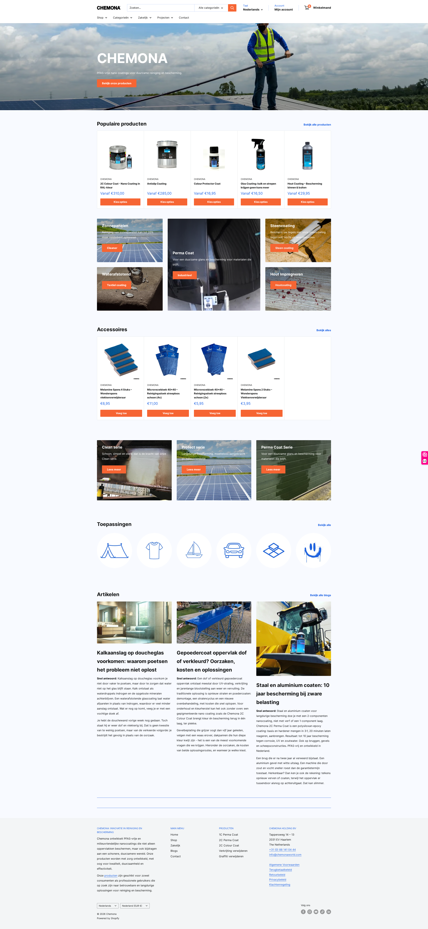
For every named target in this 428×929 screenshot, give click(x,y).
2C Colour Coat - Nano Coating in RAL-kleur (120, 185)
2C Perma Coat (229, 840)
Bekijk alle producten (318, 124)
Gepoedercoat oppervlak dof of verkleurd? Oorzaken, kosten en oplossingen (212, 661)
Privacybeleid (277, 879)
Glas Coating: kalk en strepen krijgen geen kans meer (258, 185)
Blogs (174, 850)
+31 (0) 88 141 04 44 (282, 849)
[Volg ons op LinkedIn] (328, 911)
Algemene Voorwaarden (284, 864)
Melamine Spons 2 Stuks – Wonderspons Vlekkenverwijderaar (256, 393)
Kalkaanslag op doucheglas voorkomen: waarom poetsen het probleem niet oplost (132, 661)
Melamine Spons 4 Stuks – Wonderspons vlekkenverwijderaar (116, 393)
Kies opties (120, 201)
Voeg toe (121, 413)
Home (174, 834)
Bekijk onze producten (116, 83)
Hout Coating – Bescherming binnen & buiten (305, 185)
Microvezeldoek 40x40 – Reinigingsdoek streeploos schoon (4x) (163, 393)
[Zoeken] (232, 8)
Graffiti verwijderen (231, 856)
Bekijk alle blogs (321, 595)
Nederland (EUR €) (132, 905)
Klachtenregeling (279, 884)
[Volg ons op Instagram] (309, 911)
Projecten (163, 17)
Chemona (106, 179)
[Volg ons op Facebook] (303, 911)
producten (110, 875)
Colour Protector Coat (207, 183)
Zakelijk (143, 17)
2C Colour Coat (229, 845)
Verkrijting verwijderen (233, 850)
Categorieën (121, 17)
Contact (184, 17)
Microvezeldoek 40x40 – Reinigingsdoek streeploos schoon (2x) (210, 393)
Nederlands (105, 905)
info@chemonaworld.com (285, 854)
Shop (100, 17)
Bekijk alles (324, 330)
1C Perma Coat (228, 834)
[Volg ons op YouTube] (316, 911)
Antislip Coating (157, 183)
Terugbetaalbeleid (280, 869)
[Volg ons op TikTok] (322, 911)
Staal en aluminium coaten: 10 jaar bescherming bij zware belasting (293, 693)
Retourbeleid (277, 874)
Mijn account (284, 9)
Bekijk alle (325, 525)
